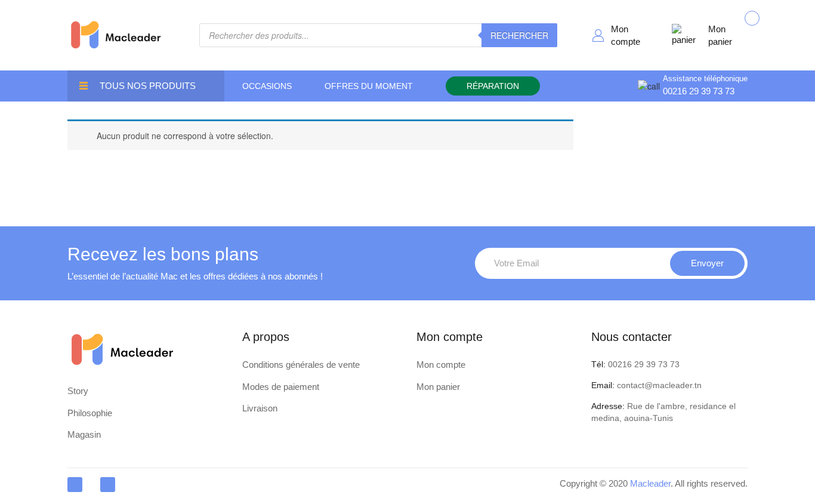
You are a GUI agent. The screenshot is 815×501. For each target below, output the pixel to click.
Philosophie (89, 413)
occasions (267, 86)
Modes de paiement (280, 387)
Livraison (259, 408)
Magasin (84, 434)
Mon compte (625, 35)
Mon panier (720, 35)
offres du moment (369, 86)
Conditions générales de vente (301, 364)
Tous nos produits (148, 86)
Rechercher (519, 35)
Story (77, 391)
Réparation (493, 86)
